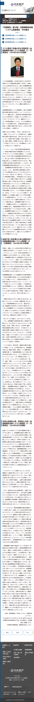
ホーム (4, 19)
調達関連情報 (28, 649)
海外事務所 (17, 657)
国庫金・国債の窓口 (7, 662)
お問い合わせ (6, 694)
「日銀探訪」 (23, 20)
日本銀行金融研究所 (17, 686)
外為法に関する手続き (7, 657)
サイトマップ (21, 694)
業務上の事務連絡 (29, 653)
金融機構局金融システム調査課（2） (16, 39)
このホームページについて (9, 692)
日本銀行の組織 (18, 649)
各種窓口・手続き (6, 646)
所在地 (25, 678)
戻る (7, 632)
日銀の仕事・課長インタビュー (9, 20)
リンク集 (14, 694)
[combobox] (16, 16)
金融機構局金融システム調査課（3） (16, 42)
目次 (17, 632)
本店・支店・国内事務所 (18, 653)
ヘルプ (29, 692)
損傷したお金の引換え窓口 (7, 652)
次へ (27, 632)
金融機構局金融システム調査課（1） (16, 35)
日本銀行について (12, 19)
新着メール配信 (22, 692)
